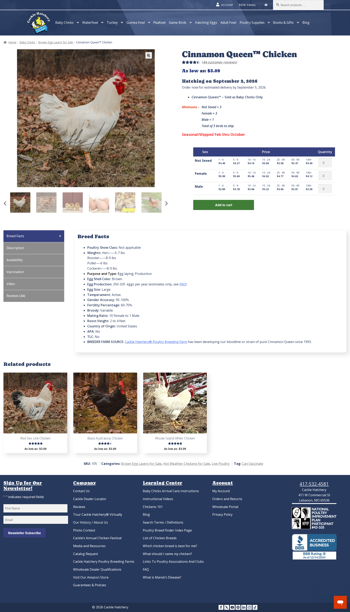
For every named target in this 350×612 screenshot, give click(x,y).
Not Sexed (203, 160)
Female (201, 173)
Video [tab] (10, 284)
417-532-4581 (314, 484)
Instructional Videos (158, 499)
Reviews (79, 507)
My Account (221, 491)
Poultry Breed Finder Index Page (167, 530)
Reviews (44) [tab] (15, 296)
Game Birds (177, 22)
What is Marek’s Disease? (162, 577)
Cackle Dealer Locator (89, 499)
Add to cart (223, 205)
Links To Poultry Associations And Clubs (173, 561)
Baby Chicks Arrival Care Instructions (171, 491)
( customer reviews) (219, 62)
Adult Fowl (228, 22)
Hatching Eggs (206, 22)
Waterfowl (90, 22)
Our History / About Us (90, 522)
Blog (305, 22)
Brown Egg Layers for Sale (55, 42)
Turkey (112, 22)
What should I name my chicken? (167, 554)
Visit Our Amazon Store (91, 577)
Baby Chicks (64, 22)
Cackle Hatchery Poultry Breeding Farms (103, 561)
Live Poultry (221, 463)
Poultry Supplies (252, 22)
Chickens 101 (153, 507)
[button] (148, 55)
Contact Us (81, 491)
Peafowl (159, 22)
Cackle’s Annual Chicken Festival (97, 538)
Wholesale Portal (225, 507)
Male (199, 186)
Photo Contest (84, 530)
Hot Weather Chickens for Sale (186, 463)
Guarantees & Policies (89, 585)
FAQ (146, 569)
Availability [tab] (14, 260)
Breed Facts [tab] (15, 236)
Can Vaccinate (252, 463)
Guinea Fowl (135, 22)
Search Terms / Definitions (163, 522)
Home (12, 42)
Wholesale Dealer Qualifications (97, 569)
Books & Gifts (283, 22)
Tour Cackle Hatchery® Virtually (97, 514)
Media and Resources (89, 546)
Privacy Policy (222, 514)
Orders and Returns (227, 499)
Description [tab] (15, 248)
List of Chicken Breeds (160, 538)
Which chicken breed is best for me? (170, 546)
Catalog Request (85, 554)
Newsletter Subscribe (24, 533)
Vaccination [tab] (15, 272)
